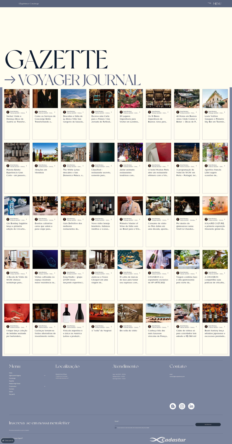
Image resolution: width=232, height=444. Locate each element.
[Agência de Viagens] (45, 429)
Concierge (12, 432)
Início (10, 426)
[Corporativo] (45, 440)
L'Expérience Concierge (29, 4)
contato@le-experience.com (177, 430)
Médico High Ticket (14, 437)
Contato (11, 442)
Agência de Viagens (15, 429)
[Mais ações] (27, 112)
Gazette (11, 434)
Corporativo (12, 440)
